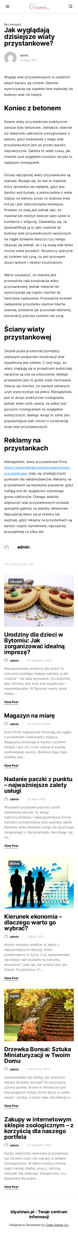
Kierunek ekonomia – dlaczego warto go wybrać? (33, 922)
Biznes (15, 863)
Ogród (14, 996)
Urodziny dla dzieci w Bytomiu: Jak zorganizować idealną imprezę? (34, 643)
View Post (11, 702)
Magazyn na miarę (29, 715)
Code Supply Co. (57, 1225)
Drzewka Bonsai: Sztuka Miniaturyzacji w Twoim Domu (37, 1055)
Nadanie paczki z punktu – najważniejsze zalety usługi (38, 785)
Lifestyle (16, 581)
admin (24, 55)
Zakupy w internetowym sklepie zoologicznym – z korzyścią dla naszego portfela (39, 1128)
